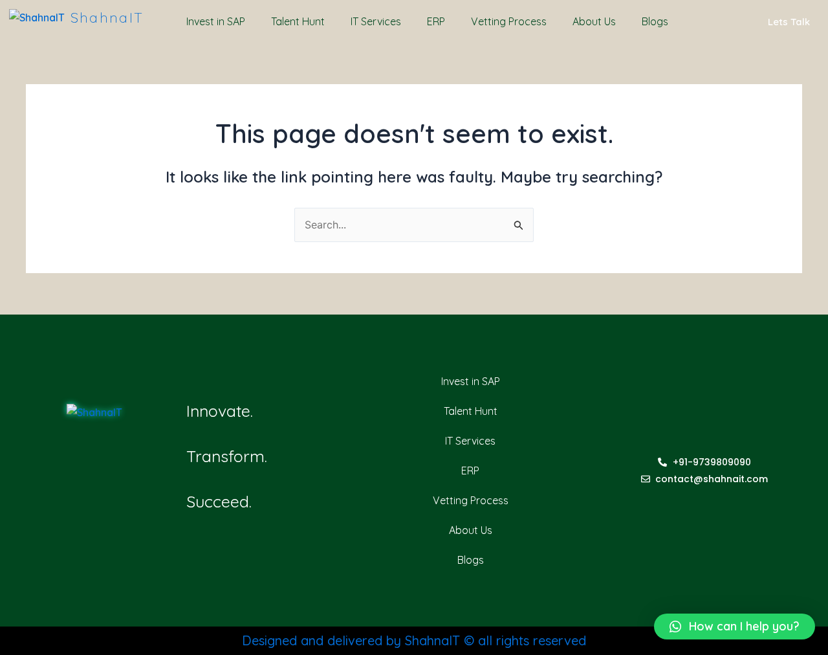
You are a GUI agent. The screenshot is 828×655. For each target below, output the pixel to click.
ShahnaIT (107, 17)
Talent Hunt (298, 21)
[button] (734, 626)
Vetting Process (509, 21)
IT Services (376, 21)
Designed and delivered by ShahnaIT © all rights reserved (414, 640)
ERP (436, 21)
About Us (594, 21)
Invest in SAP (215, 21)
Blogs (655, 21)
